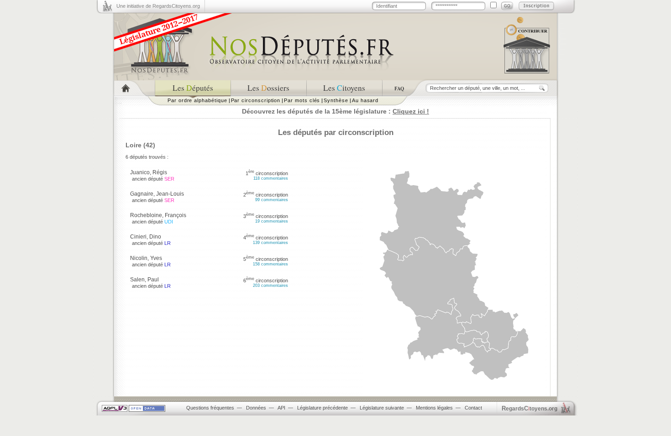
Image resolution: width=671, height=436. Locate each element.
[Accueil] (134, 88)
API (281, 407)
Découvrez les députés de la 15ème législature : (335, 111)
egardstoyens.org (529, 408)
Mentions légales (434, 407)
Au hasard (365, 100)
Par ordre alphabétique (197, 100)
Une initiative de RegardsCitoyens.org (158, 6)
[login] (507, 5)
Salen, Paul (144, 279)
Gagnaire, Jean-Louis (157, 194)
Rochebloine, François (158, 215)
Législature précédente (322, 407)
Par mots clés (302, 100)
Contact (473, 407)
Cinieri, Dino (145, 237)
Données (256, 407)
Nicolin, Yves (146, 258)
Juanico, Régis (148, 172)
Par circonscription (256, 100)
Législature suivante (382, 407)
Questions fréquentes (210, 407)
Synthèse (336, 100)
